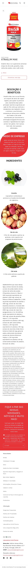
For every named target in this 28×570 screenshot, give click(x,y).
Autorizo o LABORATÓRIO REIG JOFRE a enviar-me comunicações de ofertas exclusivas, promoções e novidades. (15, 440)
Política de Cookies (8, 517)
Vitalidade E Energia (9, 461)
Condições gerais (8, 520)
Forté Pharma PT (10, 567)
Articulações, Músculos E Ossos (12, 484)
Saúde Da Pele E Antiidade (11, 468)
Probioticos (6, 500)
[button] (3, 3)
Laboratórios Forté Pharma (11, 524)
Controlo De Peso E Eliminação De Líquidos (13, 495)
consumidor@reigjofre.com (15, 549)
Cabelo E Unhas (7, 487)
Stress (5, 457)
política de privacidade (17, 436)
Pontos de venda (8, 531)
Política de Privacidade (9, 513)
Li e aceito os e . (15, 435)
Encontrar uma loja (14, 77)
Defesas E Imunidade (9, 480)
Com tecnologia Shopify (20, 567)
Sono (4, 464)
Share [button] (4, 72)
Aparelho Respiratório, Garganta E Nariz (13, 472)
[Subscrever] (23, 445)
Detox (4, 491)
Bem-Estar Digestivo (9, 477)
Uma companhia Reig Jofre (11, 527)
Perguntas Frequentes (9, 510)
